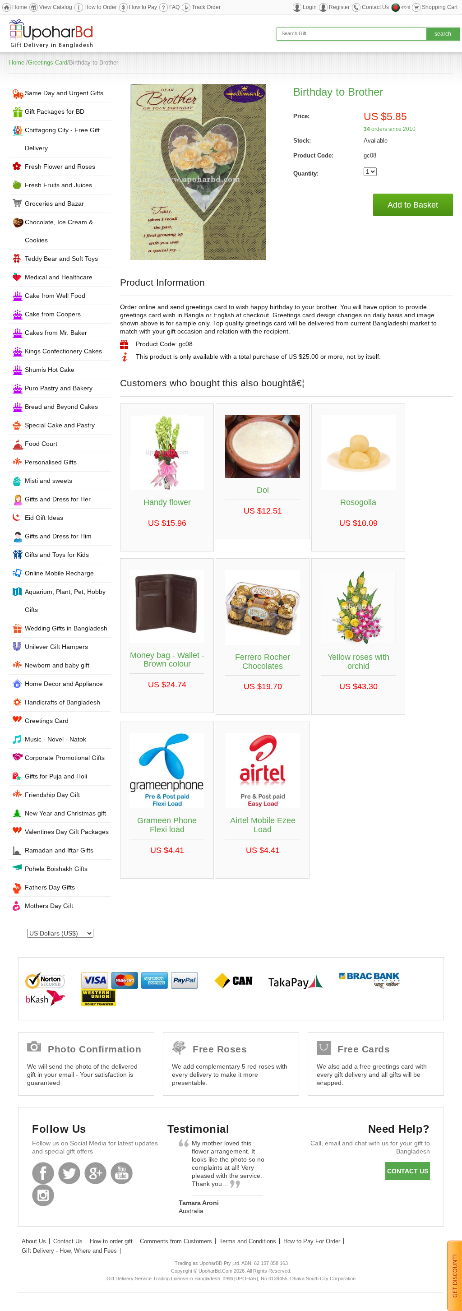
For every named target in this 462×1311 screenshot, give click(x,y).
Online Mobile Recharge (59, 573)
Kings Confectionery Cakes (63, 351)
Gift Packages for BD (54, 111)
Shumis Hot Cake (49, 369)
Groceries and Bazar (54, 203)
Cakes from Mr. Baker (56, 332)
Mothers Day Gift (49, 905)
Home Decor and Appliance (64, 683)
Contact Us (375, 7)
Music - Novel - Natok (55, 739)
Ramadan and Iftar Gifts (59, 850)
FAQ (174, 7)
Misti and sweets (48, 480)
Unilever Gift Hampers (56, 646)
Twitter (69, 1173)
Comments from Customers (176, 1241)
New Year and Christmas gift (65, 813)
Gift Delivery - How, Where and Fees (69, 1250)
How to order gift (111, 1241)
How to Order (100, 7)
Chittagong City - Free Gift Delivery (62, 139)
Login (310, 7)
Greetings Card (47, 62)
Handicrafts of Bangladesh (62, 702)
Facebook (43, 1173)
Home (19, 7)
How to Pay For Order (311, 1241)
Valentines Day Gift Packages (67, 831)
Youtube (122, 1173)
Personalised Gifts (51, 462)
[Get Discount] (454, 1275)
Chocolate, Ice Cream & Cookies (59, 231)
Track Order (206, 7)
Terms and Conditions (247, 1241)
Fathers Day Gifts (50, 887)
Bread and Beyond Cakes (61, 406)
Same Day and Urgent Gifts (64, 93)
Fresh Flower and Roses (60, 166)
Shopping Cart (439, 7)
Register (339, 7)
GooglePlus (95, 1173)
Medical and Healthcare (58, 277)
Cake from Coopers (53, 314)
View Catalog (55, 7)
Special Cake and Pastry (60, 425)
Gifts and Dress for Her (58, 499)
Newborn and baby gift (57, 665)
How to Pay (143, 7)
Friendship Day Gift (52, 794)
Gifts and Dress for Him (58, 536)
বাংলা (405, 7)
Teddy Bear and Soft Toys (61, 258)
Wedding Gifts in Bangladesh (66, 628)
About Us (34, 1241)
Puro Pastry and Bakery (58, 388)
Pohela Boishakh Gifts (56, 868)
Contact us (407, 1171)
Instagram (43, 1195)
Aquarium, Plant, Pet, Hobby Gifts (65, 600)
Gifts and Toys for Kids (57, 554)
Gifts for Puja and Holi (56, 776)
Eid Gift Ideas (44, 517)
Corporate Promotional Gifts (65, 757)
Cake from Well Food (55, 295)
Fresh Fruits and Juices (58, 185)
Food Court (41, 443)
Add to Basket (413, 204)
